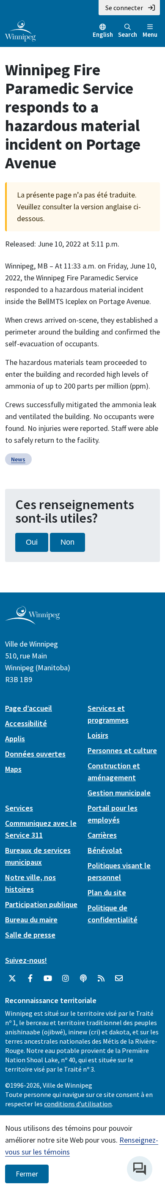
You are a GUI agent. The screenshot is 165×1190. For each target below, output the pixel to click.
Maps (13, 769)
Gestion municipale (119, 793)
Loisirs (98, 735)
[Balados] (83, 978)
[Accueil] (20, 30)
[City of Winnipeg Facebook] (30, 978)
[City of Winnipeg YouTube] (48, 978)
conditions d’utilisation (78, 1104)
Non (67, 542)
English (103, 34)
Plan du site (107, 892)
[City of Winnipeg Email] (119, 978)
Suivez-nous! (26, 960)
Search (127, 34)
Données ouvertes (35, 754)
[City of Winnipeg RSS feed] (101, 978)
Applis (15, 738)
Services (19, 808)
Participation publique (41, 904)
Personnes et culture (122, 750)
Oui (32, 542)
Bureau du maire (31, 919)
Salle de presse (30, 935)
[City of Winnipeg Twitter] (12, 978)
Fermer (27, 1174)
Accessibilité (26, 723)
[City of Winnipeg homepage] (32, 621)
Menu (150, 34)
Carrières (102, 835)
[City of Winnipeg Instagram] (65, 978)
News (18, 459)
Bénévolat (105, 850)
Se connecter (124, 7)
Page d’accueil (28, 708)
